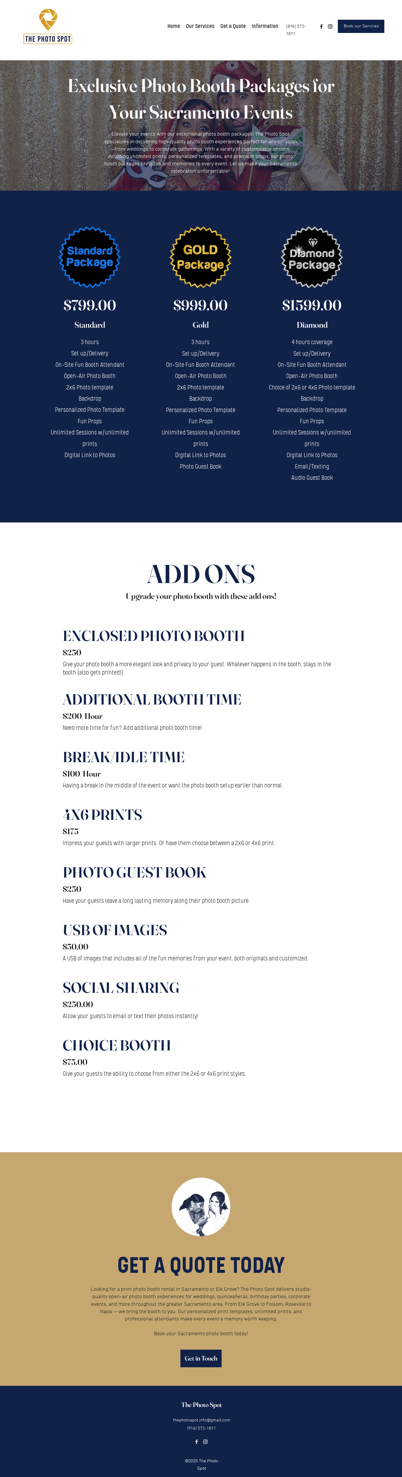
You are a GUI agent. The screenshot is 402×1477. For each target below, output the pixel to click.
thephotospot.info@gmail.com (201, 1420)
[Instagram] (330, 26)
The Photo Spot (201, 1405)
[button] (200, 26)
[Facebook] (321, 26)
